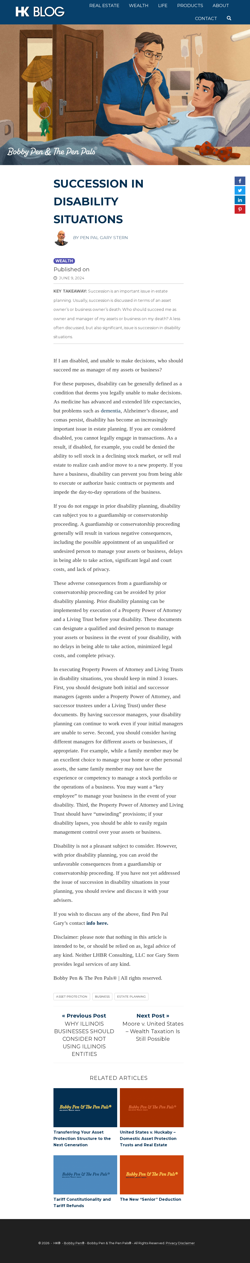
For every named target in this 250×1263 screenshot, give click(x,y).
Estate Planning (131, 996)
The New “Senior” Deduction (150, 1199)
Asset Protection (71, 996)
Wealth (138, 5)
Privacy (171, 1243)
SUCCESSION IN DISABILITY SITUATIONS (98, 201)
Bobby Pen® (74, 1243)
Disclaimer (186, 1243)
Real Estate (104, 5)
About (221, 5)
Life (162, 5)
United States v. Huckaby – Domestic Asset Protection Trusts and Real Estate (148, 1138)
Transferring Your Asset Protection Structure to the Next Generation (82, 1138)
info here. (97, 923)
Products (190, 5)
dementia (111, 411)
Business (102, 996)
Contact (206, 18)
